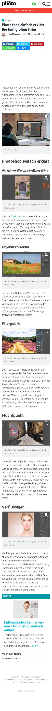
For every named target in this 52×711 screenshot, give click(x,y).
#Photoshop (7, 659)
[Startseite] (9, 4)
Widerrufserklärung (31, 680)
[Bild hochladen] (34, 4)
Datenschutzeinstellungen (30, 682)
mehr (35, 645)
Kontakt (16, 682)
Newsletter (16, 677)
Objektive (15, 216)
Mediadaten (25, 677)
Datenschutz (36, 677)
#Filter (17, 659)
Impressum (44, 680)
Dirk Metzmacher (15, 34)
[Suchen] (44, 4)
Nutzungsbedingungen (13, 680)
